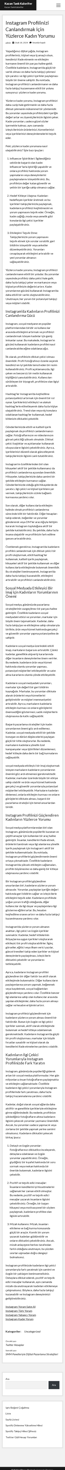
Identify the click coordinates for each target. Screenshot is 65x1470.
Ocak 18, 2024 (21, 42)
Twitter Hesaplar (15, 1344)
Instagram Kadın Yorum (19, 1319)
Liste (8, 1413)
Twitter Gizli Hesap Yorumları (21, 1437)
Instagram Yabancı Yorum (21, 1314)
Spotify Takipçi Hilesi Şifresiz (21, 1431)
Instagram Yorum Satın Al (21, 1306)
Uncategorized (32, 1331)
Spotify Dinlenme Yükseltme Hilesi (24, 1425)
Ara (7, 1378)
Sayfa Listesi (12, 1419)
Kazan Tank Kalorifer (18, 3)
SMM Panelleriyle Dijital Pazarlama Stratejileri (32, 1354)
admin (8, 42)
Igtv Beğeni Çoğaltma (17, 1407)
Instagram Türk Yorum (19, 1310)
